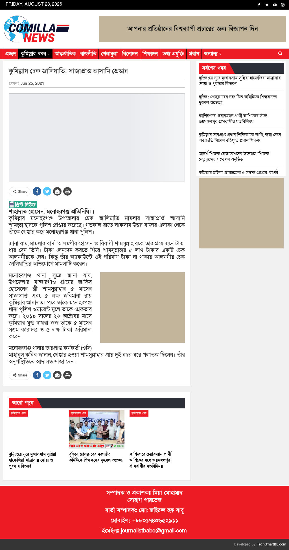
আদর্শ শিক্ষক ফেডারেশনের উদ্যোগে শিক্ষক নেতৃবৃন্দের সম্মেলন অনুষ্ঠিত (234, 157)
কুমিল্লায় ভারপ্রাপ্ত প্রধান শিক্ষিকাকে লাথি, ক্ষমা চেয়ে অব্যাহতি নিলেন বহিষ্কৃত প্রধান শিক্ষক (240, 138)
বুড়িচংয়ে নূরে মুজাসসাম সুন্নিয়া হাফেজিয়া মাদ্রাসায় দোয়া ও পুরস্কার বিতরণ (240, 81)
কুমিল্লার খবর (33, 54)
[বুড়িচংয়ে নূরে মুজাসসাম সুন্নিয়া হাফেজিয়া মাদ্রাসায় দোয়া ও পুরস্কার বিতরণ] (36, 429)
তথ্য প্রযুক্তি (173, 54)
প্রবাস (194, 54)
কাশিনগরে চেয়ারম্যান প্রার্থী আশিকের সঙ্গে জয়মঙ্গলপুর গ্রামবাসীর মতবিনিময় (233, 119)
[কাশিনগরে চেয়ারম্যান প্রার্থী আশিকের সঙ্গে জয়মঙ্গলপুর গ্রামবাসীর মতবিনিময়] (157, 429)
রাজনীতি (88, 54)
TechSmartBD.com (271, 544)
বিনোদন (130, 54)
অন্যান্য (210, 54)
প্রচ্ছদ (10, 54)
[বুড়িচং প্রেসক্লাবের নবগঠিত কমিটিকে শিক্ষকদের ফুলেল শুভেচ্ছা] (96, 429)
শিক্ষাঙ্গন (150, 54)
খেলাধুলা (109, 54)
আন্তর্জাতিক (65, 54)
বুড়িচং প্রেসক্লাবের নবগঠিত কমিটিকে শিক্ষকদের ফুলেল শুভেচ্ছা (238, 100)
